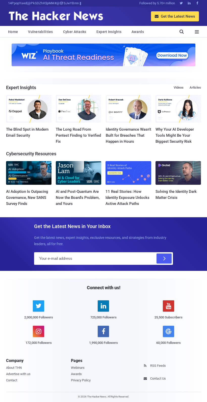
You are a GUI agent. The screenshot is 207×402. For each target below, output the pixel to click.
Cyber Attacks (74, 32)
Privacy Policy (81, 380)
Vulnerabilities (40, 32)
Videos (179, 87)
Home (13, 32)
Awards (138, 32)
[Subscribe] (164, 258)
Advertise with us (18, 374)
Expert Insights (109, 32)
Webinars (78, 368)
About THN (14, 368)
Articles (195, 87)
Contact (11, 380)
